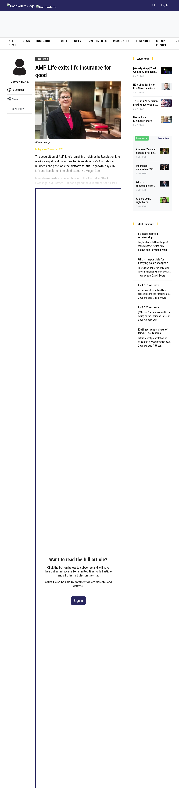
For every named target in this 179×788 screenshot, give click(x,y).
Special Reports (162, 43)
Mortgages (121, 41)
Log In (164, 5)
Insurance (43, 41)
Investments (97, 41)
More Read (164, 138)
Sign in (78, 601)
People (63, 41)
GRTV (77, 41)
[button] (153, 5)
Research (143, 41)
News (26, 41)
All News (12, 43)
